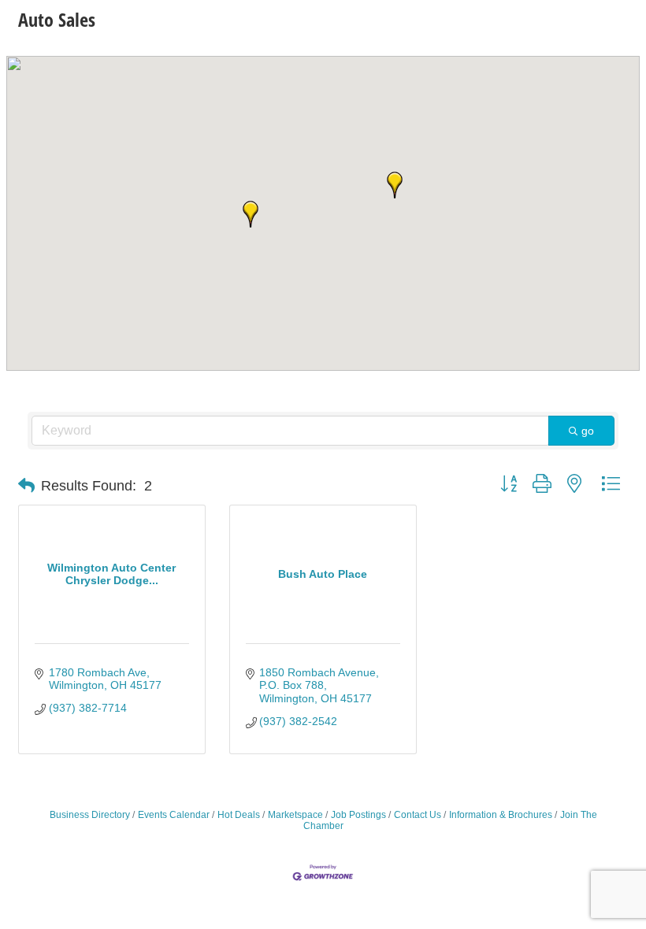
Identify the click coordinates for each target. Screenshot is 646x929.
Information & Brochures (500, 814)
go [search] (587, 430)
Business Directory (90, 814)
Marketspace (295, 814)
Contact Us (417, 814)
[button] (250, 214)
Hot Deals (238, 814)
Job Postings (358, 814)
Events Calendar (174, 814)
